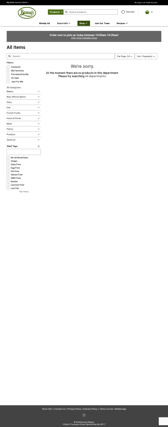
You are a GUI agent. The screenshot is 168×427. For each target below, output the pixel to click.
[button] (22, 2)
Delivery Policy (90, 409)
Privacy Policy (74, 409)
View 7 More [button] (23, 192)
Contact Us (59, 409)
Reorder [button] (130, 11)
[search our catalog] (66, 12)
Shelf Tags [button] (12, 146)
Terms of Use (106, 409)
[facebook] (84, 416)
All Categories (14, 87)
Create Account (151, 3)
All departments (95, 76)
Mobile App (120, 409)
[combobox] (56, 12)
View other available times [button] (84, 38)
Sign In (140, 3)
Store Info (47, 409)
